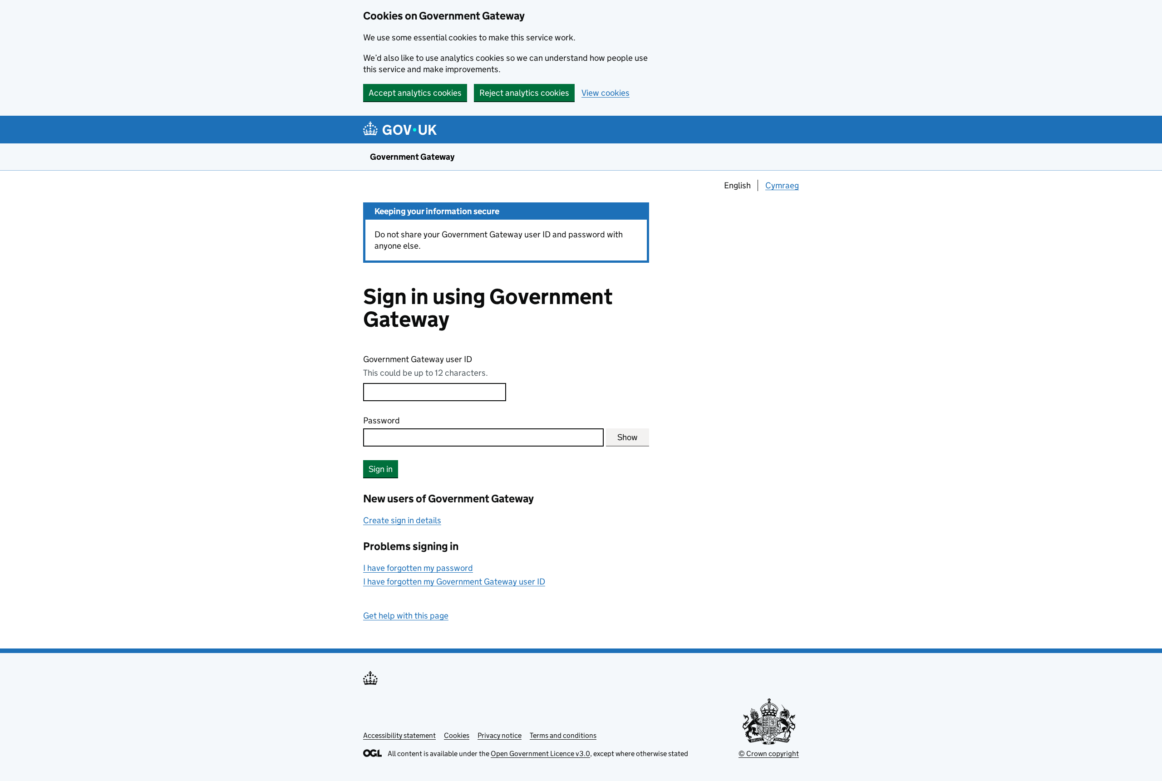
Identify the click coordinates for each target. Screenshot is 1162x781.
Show (627, 437)
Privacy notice (500, 735)
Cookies (456, 735)
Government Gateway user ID (417, 359)
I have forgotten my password (418, 568)
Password (381, 420)
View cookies (605, 92)
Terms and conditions (563, 735)
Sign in (381, 469)
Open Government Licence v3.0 (540, 753)
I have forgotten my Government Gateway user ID (454, 581)
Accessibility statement (399, 735)
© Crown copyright (769, 753)
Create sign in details (402, 520)
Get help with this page (405, 615)
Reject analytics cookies (524, 93)
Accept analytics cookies (415, 93)
